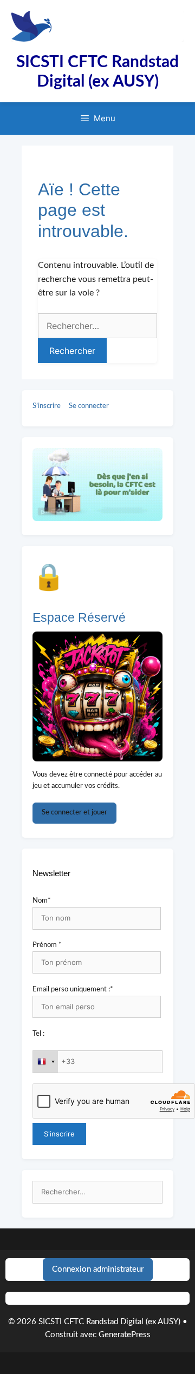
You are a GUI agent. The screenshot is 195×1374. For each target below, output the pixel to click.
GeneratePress (125, 1335)
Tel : (38, 1033)
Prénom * (47, 945)
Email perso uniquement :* (72, 989)
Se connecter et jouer (74, 812)
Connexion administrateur (98, 1269)
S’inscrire (46, 406)
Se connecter (89, 406)
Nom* (41, 900)
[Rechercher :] (97, 1192)
